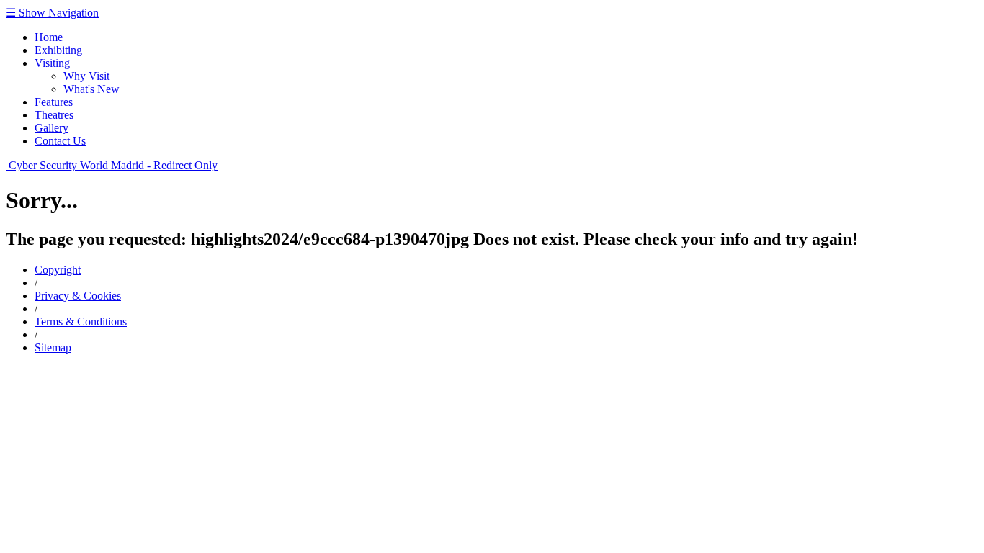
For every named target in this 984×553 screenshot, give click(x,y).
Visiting (52, 63)
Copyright (58, 270)
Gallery (51, 128)
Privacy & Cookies (78, 295)
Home (49, 37)
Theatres (54, 115)
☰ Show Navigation (52, 12)
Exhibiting (58, 50)
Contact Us (60, 141)
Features (54, 102)
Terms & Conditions (81, 321)
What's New (91, 89)
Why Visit (86, 76)
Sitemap (53, 347)
